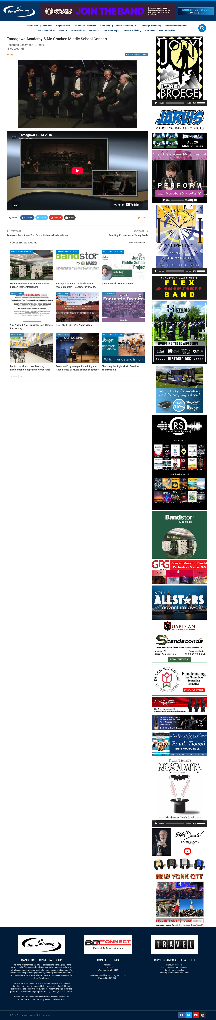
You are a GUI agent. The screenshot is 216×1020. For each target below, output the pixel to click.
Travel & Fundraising (124, 25)
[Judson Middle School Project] (123, 265)
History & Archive (167, 30)
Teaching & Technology (150, 25)
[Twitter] (188, 1015)
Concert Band (32, 25)
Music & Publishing (132, 30)
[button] (202, 28)
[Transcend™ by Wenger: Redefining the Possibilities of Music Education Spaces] (77, 348)
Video (130, 54)
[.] (123, 307)
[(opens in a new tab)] (31, 307)
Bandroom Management (176, 25)
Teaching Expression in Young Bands (128, 235)
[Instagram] (203, 1015)
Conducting (105, 25)
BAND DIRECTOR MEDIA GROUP (41, 960)
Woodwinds (76, 30)
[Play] (155, 102)
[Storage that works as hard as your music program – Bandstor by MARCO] (77, 265)
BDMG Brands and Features (174, 960)
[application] (179, 103)
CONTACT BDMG (108, 960)
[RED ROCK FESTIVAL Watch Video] (77, 307)
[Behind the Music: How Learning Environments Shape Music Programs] (31, 348)
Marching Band (45, 30)
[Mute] (194, 102)
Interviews (150, 30)
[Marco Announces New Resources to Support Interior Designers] (31, 265)
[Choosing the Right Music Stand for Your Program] (123, 348)
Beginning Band (63, 25)
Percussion (94, 30)
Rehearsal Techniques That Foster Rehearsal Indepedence (37, 235)
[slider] (201, 102)
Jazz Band (47, 25)
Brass (61, 30)
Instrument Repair (111, 30)
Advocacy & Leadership (85, 25)
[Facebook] (181, 1015)
